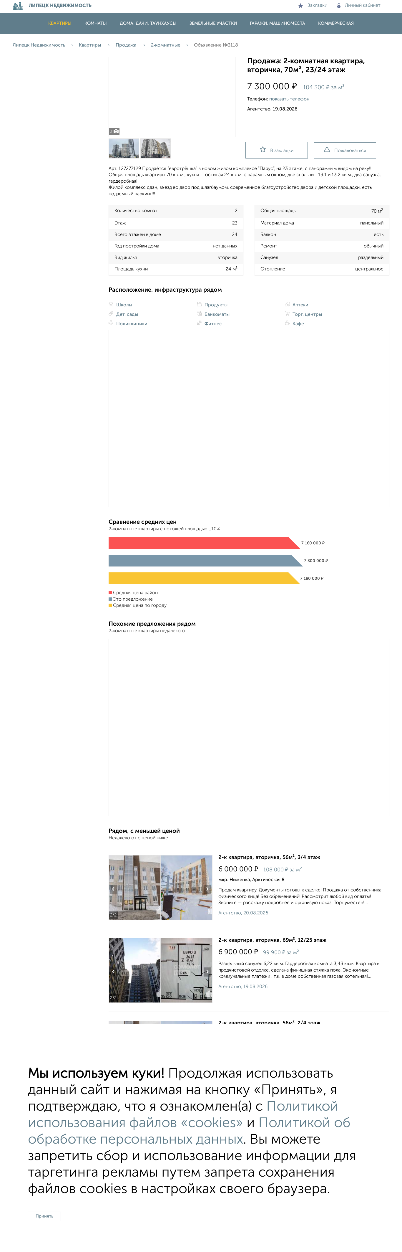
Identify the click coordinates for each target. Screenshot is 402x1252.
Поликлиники (131, 324)
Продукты (215, 305)
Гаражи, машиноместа (277, 23)
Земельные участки (213, 23)
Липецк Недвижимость (39, 45)
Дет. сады (126, 314)
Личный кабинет (363, 5)
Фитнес (212, 324)
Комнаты (95, 23)
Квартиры (60, 23)
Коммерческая (336, 23)
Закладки (317, 5)
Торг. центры (306, 314)
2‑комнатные (165, 45)
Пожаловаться (350, 150)
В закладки (281, 150)
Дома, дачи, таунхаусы (148, 23)
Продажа (126, 45)
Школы (123, 305)
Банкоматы (216, 314)
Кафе (297, 324)
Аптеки (299, 305)
